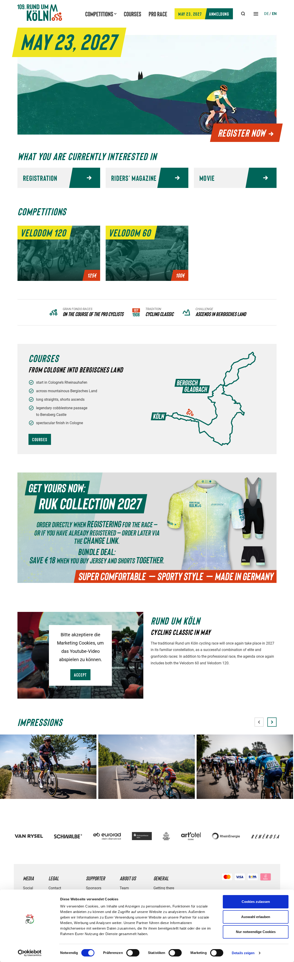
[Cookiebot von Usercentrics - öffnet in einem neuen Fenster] (30, 953)
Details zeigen (243, 953)
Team (124, 888)
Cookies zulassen (256, 902)
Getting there (163, 888)
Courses (132, 14)
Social (28, 888)
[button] (272, 722)
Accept (80, 674)
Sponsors (93, 888)
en (274, 14)
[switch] (132, 952)
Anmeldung (203, 14)
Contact (54, 888)
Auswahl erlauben (255, 917)
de (266, 14)
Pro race (158, 14)
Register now (242, 133)
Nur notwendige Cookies (256, 932)
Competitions (99, 14)
